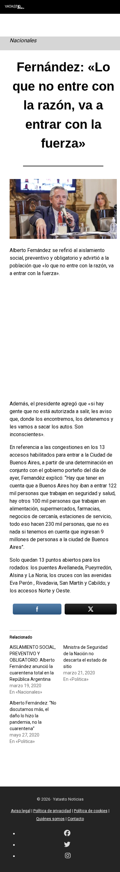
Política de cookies (91, 811)
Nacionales (23, 40)
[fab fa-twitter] (67, 845)
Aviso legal (20, 811)
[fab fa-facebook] (67, 834)
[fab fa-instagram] (68, 856)
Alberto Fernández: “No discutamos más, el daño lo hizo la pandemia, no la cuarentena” (33, 715)
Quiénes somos (50, 819)
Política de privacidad (52, 811)
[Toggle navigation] (110, 6)
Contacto (76, 819)
